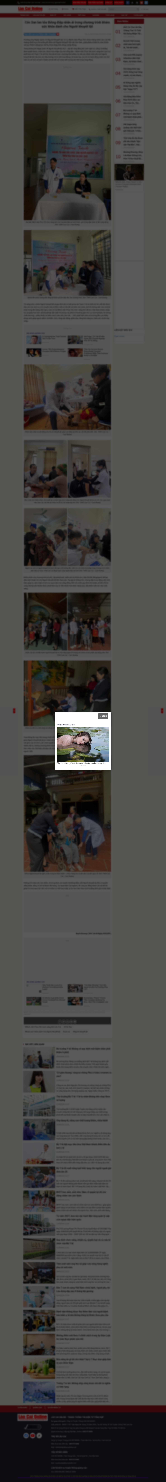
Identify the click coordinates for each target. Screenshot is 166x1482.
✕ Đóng (103, 716)
